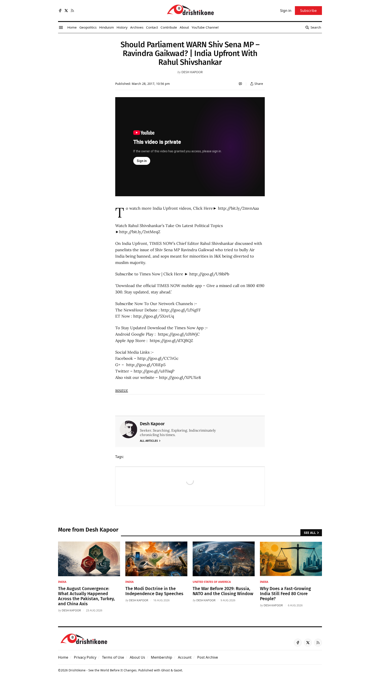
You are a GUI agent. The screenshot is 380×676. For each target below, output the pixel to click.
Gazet (178, 670)
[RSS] (72, 11)
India (62, 582)
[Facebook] (60, 11)
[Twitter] (66, 11)
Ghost (165, 670)
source (121, 390)
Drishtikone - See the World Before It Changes (103, 670)
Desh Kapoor (192, 72)
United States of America (212, 582)
